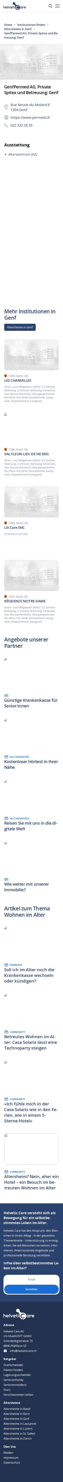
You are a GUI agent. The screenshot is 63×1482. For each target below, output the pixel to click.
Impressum (11, 1458)
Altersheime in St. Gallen (19, 1433)
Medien (8, 1453)
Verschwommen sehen (18, 1395)
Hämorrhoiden (13, 1370)
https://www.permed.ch (30, 117)
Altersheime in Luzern (18, 1429)
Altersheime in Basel (17, 1409)
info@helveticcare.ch (23, 1351)
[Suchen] (50, 6)
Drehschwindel (13, 1365)
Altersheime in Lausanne (20, 1424)
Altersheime (12, 1403)
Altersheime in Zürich (17, 1438)
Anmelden (31, 1289)
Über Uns (10, 1447)
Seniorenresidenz (15, 1385)
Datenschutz (12, 1462)
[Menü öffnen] (57, 6)
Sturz (7, 1390)
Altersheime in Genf (20, 327)
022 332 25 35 (21, 125)
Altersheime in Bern (17, 1414)
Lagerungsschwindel (17, 1375)
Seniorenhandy (13, 1380)
